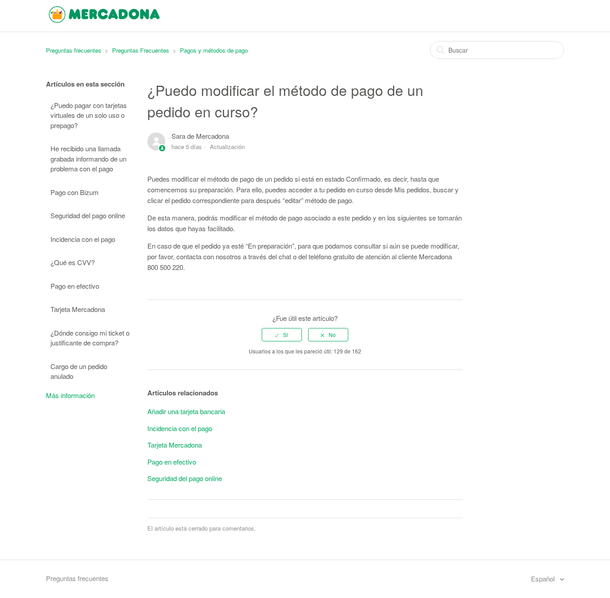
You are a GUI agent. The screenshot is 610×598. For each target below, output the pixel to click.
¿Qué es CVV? (72, 262)
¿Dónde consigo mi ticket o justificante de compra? (90, 338)
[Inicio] (104, 20)
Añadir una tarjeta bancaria (186, 411)
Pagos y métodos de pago (214, 50)
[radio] (282, 334)
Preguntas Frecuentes (140, 50)
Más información (70, 395)
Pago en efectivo (74, 286)
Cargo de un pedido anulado (78, 371)
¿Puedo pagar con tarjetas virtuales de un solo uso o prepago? (88, 115)
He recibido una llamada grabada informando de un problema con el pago (88, 158)
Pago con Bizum (74, 192)
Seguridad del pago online (87, 215)
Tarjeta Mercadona (77, 309)
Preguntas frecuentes (73, 50)
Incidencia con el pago (82, 239)
